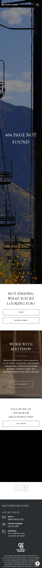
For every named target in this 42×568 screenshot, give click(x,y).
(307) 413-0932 (13, 526)
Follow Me (21, 423)
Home (21, 312)
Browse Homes (21, 320)
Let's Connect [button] (21, 384)
